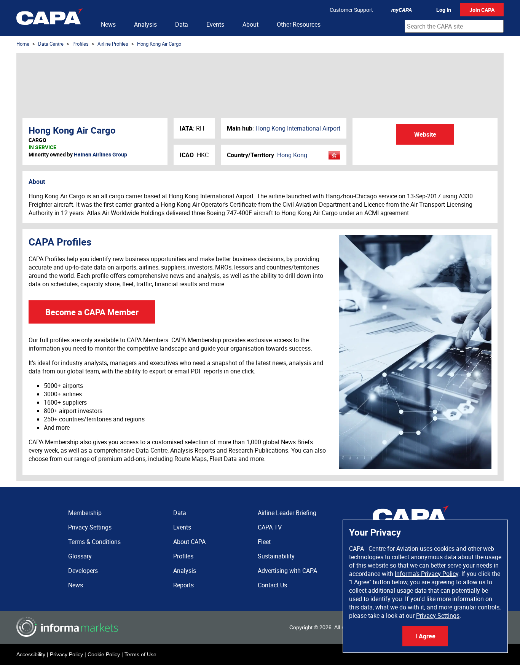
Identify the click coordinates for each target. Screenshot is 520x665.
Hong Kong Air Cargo (159, 43)
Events (215, 24)
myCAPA (401, 9)
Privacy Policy (66, 654)
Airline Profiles (112, 43)
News (108, 24)
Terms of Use (140, 654)
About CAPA (189, 541)
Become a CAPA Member (92, 311)
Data (181, 24)
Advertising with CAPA (287, 570)
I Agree (425, 636)
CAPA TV (270, 527)
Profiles (80, 43)
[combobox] (454, 26)
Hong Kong (292, 155)
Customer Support (351, 9)
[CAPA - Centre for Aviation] (49, 18)
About (250, 24)
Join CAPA (481, 9)
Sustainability (276, 556)
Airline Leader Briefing (287, 513)
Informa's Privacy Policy (426, 573)
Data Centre (51, 43)
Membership (85, 513)
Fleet (264, 541)
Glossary (80, 556)
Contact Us (272, 585)
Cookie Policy (104, 654)
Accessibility (30, 654)
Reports (183, 585)
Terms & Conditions (94, 541)
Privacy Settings (437, 615)
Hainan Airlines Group (100, 154)
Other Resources (299, 24)
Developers (83, 570)
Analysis (145, 24)
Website (425, 134)
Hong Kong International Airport (297, 128)
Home (22, 43)
